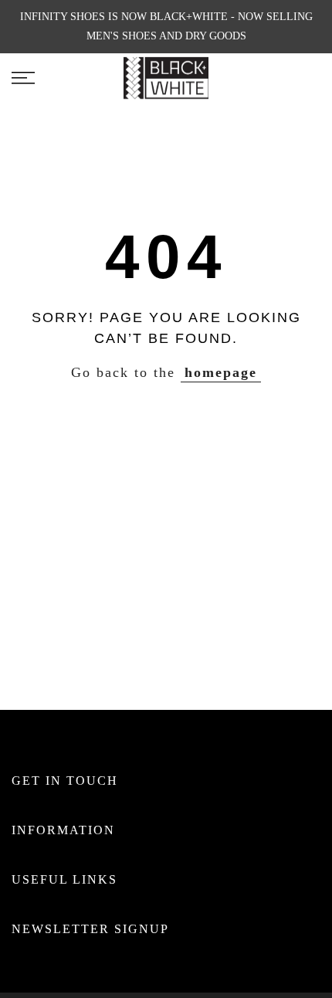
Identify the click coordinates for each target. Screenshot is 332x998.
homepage (221, 372)
